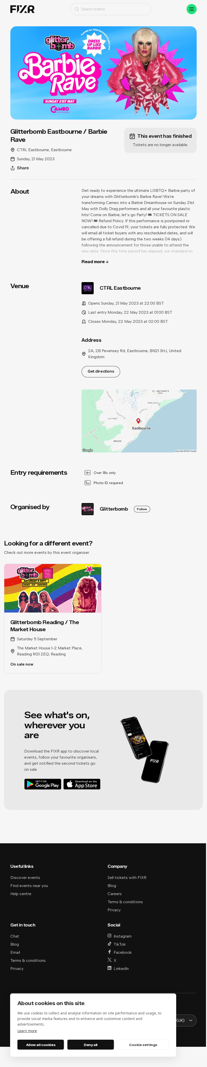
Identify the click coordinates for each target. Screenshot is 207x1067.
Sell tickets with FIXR (127, 877)
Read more (93, 261)
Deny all (90, 1045)
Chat (14, 936)
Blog (112, 885)
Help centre (20, 893)
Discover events (25, 877)
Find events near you (29, 885)
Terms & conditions (125, 901)
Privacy (114, 909)
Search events (93, 9)
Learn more (27, 1030)
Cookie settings (143, 1045)
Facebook (123, 952)
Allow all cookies (40, 1045)
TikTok (120, 944)
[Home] (22, 9)
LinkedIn (121, 968)
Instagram (123, 936)
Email (15, 952)
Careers (115, 893)
